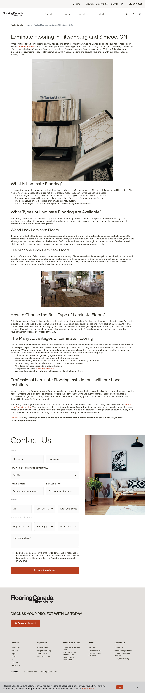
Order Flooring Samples (123, 651)
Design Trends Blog (44, 651)
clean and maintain (45, 368)
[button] (127, 14)
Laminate (14, 657)
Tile (12, 659)
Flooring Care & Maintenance (68, 659)
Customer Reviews (95, 651)
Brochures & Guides (44, 657)
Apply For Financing (122, 659)
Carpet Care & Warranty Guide (71, 649)
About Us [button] (83, 14)
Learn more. (88, 688)
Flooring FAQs (42, 654)
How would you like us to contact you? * (30, 468)
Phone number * (18, 484)
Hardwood (14, 651)
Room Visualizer (42, 648)
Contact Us (102, 14)
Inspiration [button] (66, 14)
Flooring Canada (17, 25)
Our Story (92, 648)
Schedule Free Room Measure (122, 655)
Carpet (13, 654)
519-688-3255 (135, 4)
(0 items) (140, 14)
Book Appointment (27, 623)
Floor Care (14, 662)
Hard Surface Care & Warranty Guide (70, 654)
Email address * (53, 484)
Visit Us (76, 4)
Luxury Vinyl (15, 648)
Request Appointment (44, 570)
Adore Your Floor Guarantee (95, 655)
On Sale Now (15, 666)
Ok (120, 687)
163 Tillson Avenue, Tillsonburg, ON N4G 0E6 (40, 672)
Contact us (16, 417)
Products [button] (49, 14)
